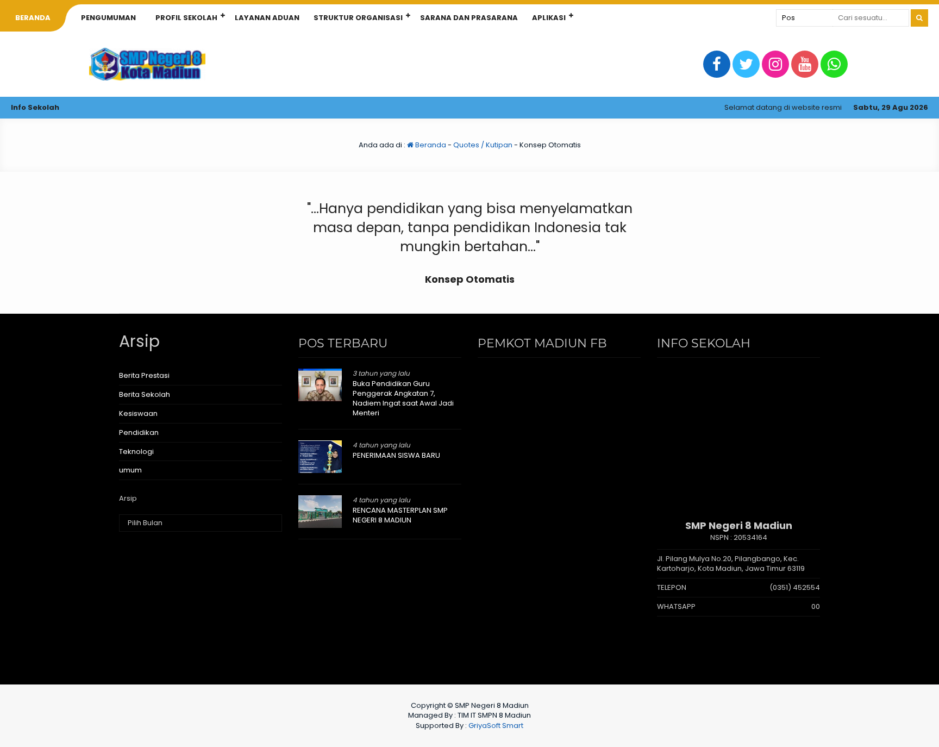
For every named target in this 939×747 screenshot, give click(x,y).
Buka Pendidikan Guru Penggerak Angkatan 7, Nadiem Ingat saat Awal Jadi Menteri (403, 398)
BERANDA (33, 18)
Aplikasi (549, 18)
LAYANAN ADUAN (267, 18)
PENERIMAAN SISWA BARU (396, 455)
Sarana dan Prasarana (469, 18)
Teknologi (136, 451)
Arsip (128, 498)
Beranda (430, 145)
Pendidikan (139, 432)
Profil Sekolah (186, 18)
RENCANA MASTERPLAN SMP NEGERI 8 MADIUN (400, 515)
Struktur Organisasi (358, 18)
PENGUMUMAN (108, 18)
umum (130, 470)
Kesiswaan (138, 413)
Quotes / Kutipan (482, 145)
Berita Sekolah (144, 394)
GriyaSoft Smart (495, 725)
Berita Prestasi (144, 375)
